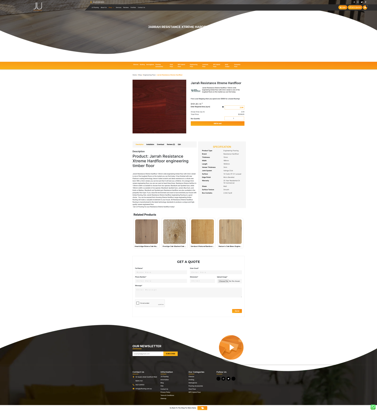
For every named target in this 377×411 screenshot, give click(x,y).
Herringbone (150, 64)
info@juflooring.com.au (143, 389)
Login (343, 7)
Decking (142, 64)
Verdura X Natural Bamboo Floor (203, 246)
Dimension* (194, 277)
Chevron (135, 64)
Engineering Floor (193, 65)
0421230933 (98, 2)
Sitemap (163, 398)
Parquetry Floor (237, 65)
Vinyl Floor (171, 65)
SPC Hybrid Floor (216, 65)
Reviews (126, 7)
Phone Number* (140, 277)
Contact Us (141, 7)
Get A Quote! (356, 7)
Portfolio (133, 7)
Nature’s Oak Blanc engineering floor (231, 246)
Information (165, 380)
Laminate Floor (205, 65)
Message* (138, 286)
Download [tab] (160, 144)
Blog (162, 383)
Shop (110, 7)
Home (135, 75)
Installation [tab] (150, 144)
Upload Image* (222, 277)
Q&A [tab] (179, 144)
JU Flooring (95, 7)
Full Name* (139, 268)
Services (118, 7)
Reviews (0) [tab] (171, 144)
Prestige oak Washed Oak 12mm (175, 246)
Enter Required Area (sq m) (200, 107)
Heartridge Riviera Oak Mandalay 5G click (147, 246)
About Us (104, 7)
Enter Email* (194, 268)
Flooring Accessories (159, 65)
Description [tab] (140, 144)
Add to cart (217, 123)
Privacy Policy (165, 392)
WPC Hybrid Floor (181, 65)
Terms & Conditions (167, 395)
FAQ (162, 386)
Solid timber (227, 65)
